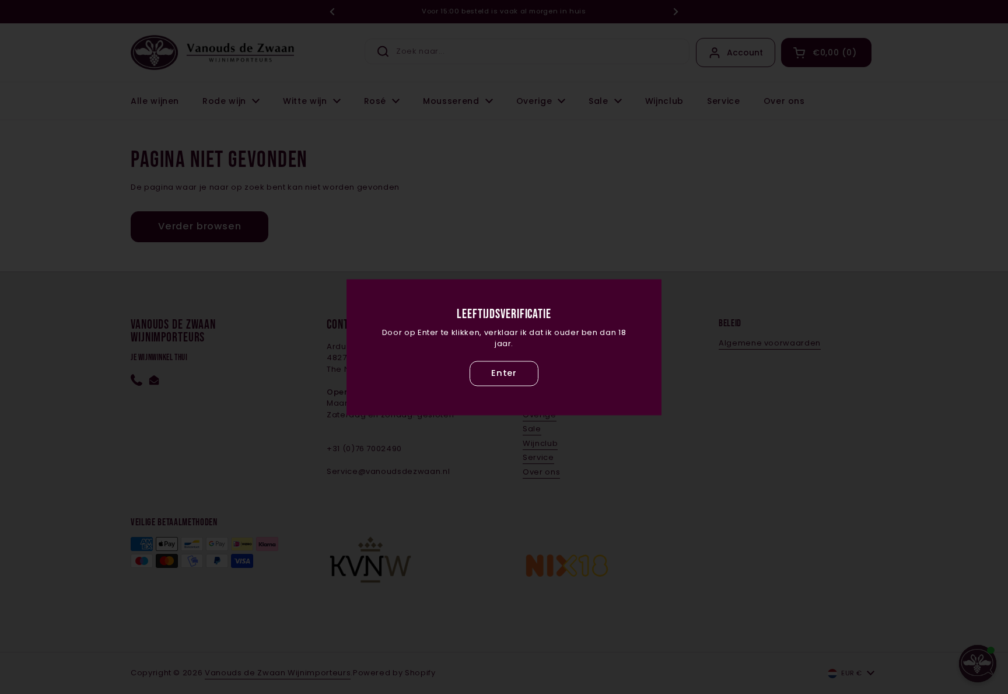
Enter (504, 373)
